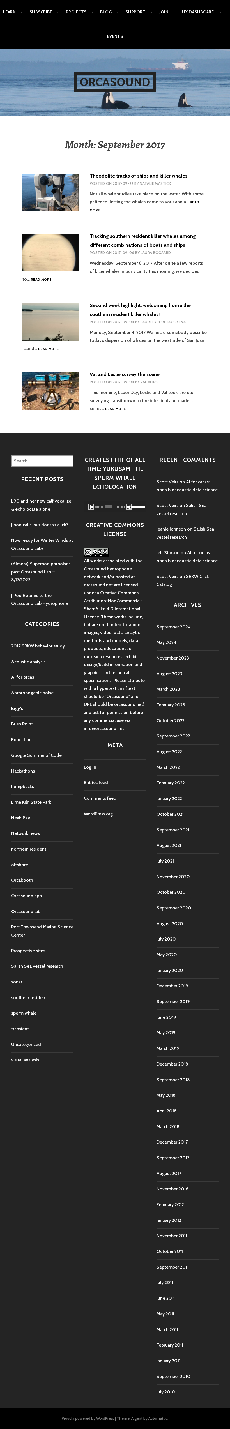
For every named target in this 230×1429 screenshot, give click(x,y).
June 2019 (166, 1017)
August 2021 (169, 845)
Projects (76, 12)
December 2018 (172, 1064)
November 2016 (172, 1188)
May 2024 (166, 642)
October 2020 (171, 892)
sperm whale (23, 1013)
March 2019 (168, 1048)
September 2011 (172, 1267)
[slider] (137, 506)
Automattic (157, 1418)
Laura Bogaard (156, 252)
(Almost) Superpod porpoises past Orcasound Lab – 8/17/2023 (40, 571)
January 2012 (169, 1220)
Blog (106, 12)
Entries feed (96, 782)
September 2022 (173, 736)
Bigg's (17, 708)
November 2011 (172, 1235)
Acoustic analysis (28, 661)
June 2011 (166, 1298)
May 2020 (167, 954)
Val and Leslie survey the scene (125, 374)
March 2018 (168, 1126)
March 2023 (168, 689)
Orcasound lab (25, 911)
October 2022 (171, 720)
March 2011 (167, 1329)
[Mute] (129, 507)
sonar (16, 982)
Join (163, 12)
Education (21, 739)
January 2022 (169, 798)
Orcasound (115, 82)
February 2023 (171, 704)
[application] (115, 506)
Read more (41, 279)
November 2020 (173, 876)
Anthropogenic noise (32, 692)
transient (20, 1028)
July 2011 (165, 1282)
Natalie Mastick (155, 183)
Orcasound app (26, 895)
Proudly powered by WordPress (88, 1418)
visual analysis (25, 1059)
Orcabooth (22, 880)
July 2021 (165, 861)
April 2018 (167, 1111)
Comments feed (100, 798)
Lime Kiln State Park (31, 802)
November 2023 (173, 658)
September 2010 (173, 1376)
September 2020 (174, 908)
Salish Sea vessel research (37, 966)
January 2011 (168, 1360)
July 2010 (166, 1392)
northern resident (28, 849)
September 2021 (173, 830)
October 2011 (170, 1251)
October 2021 (170, 814)
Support (135, 12)
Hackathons (23, 771)
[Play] (91, 507)
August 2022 (169, 751)
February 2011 (170, 1345)
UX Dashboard (198, 12)
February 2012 (170, 1204)
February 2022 (171, 782)
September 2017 (173, 1157)
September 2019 (173, 1001)
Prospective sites (28, 950)
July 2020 (166, 939)
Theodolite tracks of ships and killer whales (138, 176)
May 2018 (166, 1095)
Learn (9, 12)
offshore (19, 864)
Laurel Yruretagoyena (163, 322)
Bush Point (22, 724)
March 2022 (168, 767)
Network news (25, 833)
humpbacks (22, 786)
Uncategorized (26, 1044)
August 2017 (169, 1173)
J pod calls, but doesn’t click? (39, 524)
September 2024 (174, 627)
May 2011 (165, 1314)
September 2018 (173, 1079)
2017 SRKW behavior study (38, 646)
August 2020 (170, 923)
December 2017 (172, 1142)
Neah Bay (20, 817)
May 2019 (166, 1032)
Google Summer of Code (36, 755)
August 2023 (169, 673)
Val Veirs (149, 382)
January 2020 (170, 970)
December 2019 (172, 985)
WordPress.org (98, 814)
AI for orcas (22, 677)
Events (115, 36)
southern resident (29, 997)
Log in (90, 767)
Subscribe (40, 12)
